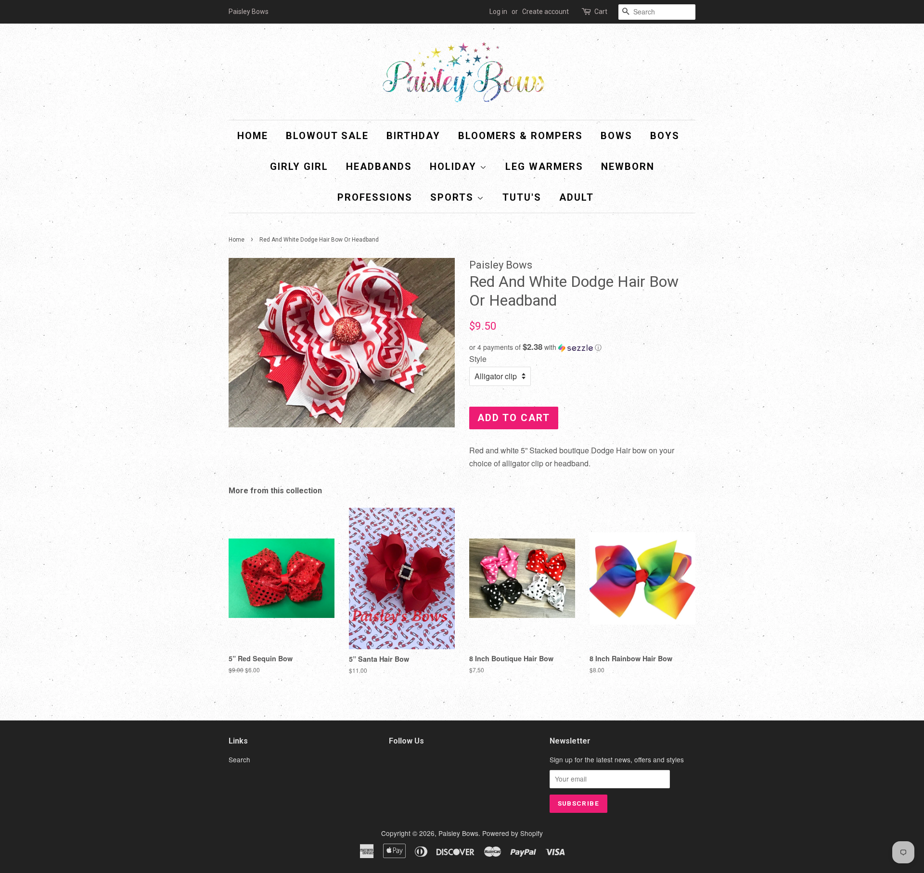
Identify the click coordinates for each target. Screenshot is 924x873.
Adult (576, 197)
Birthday (413, 135)
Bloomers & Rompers (520, 135)
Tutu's (521, 197)
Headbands (379, 166)
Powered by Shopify (512, 833)
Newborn (627, 166)
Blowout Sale (327, 135)
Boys (665, 135)
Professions (374, 197)
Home (252, 135)
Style (478, 358)
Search (239, 759)
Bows (616, 135)
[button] (582, 347)
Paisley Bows (458, 833)
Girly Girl (299, 166)
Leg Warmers (544, 166)
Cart (600, 11)
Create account (545, 11)
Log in (498, 11)
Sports (453, 197)
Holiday (455, 166)
